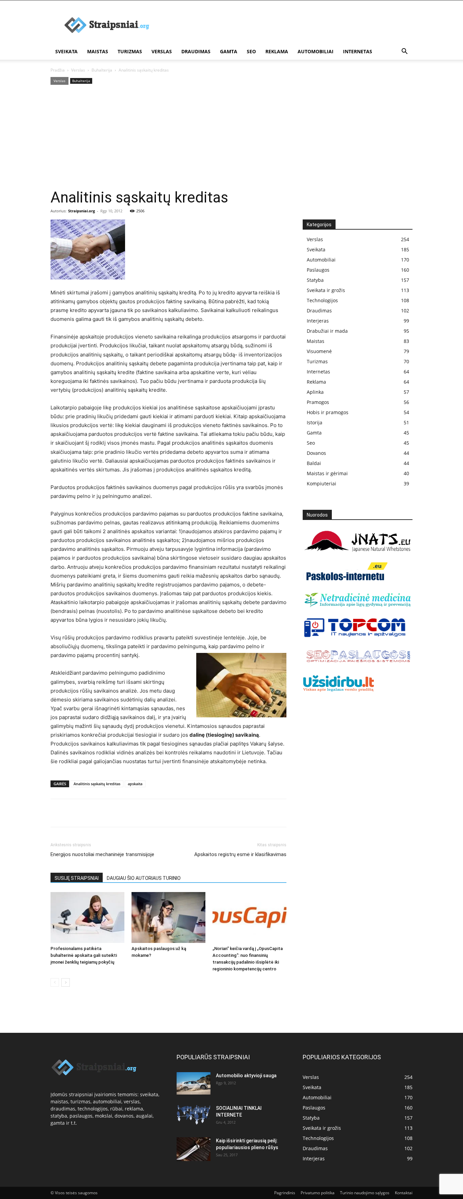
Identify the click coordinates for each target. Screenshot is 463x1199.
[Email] (135, 813)
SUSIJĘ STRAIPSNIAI (77, 878)
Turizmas (130, 51)
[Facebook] (57, 813)
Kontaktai (403, 1193)
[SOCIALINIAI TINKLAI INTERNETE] (193, 1115)
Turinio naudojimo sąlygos (364, 1193)
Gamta (228, 51)
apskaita (135, 783)
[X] (73, 813)
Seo (251, 51)
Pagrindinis (284, 1193)
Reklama (276, 51)
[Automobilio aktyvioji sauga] (193, 1083)
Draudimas (195, 51)
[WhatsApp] (104, 813)
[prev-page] (55, 982)
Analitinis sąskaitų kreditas (97, 783)
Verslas (162, 51)
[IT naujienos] (355, 636)
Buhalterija (102, 70)
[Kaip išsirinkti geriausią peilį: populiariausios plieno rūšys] (193, 1149)
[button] (404, 52)
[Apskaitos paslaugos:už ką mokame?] (168, 917)
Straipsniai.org (81, 210)
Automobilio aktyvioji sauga (246, 1075)
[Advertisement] (231, 137)
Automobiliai (316, 51)
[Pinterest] (88, 813)
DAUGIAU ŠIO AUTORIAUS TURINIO (144, 878)
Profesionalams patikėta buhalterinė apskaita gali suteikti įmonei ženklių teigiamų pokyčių (84, 955)
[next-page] (65, 982)
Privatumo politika (318, 1193)
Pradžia (58, 70)
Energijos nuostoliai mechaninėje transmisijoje (102, 854)
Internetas (357, 51)
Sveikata (66, 51)
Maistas (97, 51)
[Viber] (119, 813)
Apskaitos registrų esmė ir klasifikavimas (240, 854)
